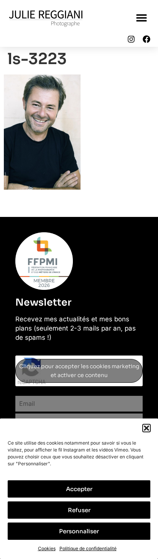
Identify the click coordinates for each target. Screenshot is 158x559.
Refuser (79, 510)
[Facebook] (146, 39)
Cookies (47, 548)
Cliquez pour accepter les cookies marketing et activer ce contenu (79, 371)
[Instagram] (131, 39)
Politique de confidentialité (88, 548)
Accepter (79, 489)
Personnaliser (79, 531)
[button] (146, 428)
